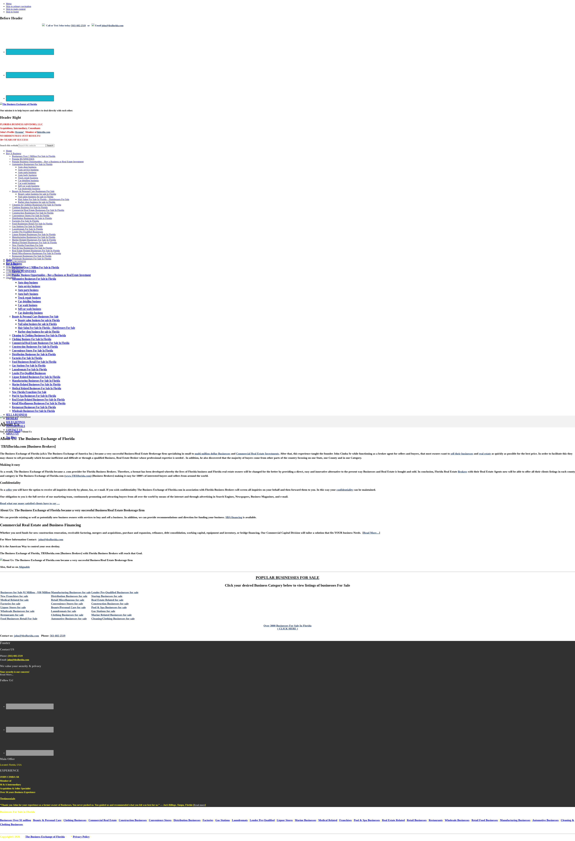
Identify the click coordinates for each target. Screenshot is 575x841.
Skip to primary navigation (18, 6)
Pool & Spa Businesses (367, 820)
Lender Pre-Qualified (262, 820)
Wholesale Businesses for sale (17, 611)
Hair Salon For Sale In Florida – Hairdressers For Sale (43, 199)
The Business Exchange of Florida (45, 836)
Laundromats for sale (63, 611)
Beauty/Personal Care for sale (68, 607)
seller (9, 489)
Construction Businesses (133, 820)
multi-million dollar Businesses (212, 453)
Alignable (24, 566)
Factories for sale (10, 603)
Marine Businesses (305, 820)
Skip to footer (12, 11)
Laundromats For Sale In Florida (27, 229)
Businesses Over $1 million (15, 820)
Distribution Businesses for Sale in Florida (32, 218)
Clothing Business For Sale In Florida (30, 207)
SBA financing (234, 517)
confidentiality (344, 489)
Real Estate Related (393, 820)
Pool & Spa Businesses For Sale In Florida (32, 248)
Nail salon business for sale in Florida (35, 196)
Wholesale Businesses (457, 820)
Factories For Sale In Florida (25, 221)
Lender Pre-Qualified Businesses (27, 231)
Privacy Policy (81, 836)
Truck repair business (28, 178)
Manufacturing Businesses (515, 820)
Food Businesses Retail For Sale (18, 618)
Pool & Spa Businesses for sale (109, 607)
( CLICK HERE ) (287, 628)
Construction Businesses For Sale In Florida (32, 213)
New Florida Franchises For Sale (27, 245)
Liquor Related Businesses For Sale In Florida (34, 234)
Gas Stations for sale (103, 611)
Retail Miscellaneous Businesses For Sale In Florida (36, 253)
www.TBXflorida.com (78, 475)
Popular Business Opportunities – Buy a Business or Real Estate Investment (48, 161)
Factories (208, 820)
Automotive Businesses (545, 820)
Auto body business (27, 175)
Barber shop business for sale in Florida (36, 202)
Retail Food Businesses (485, 820)
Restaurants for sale (12, 614)
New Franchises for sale (14, 596)
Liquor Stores (285, 820)
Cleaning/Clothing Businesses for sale (113, 618)
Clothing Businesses (74, 820)
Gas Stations (222, 820)
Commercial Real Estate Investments (257, 453)
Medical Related (327, 820)
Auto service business (28, 169)
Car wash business (26, 183)
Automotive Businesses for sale (69, 618)
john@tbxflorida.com (50, 539)
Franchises (345, 820)
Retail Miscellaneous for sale (67, 599)
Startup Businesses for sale (106, 596)
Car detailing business (28, 180)
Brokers (462, 471)
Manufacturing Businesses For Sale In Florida (33, 237)
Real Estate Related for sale (107, 599)
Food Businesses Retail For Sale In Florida (32, 223)
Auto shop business (27, 167)
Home (9, 151)
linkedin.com (43, 132)
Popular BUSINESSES (23, 159)
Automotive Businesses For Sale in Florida (32, 164)
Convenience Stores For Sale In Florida (30, 215)
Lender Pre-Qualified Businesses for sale (114, 592)
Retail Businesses (417, 820)
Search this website (9, 145)
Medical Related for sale (14, 599)
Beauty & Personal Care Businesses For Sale (33, 191)
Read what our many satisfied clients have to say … (30, 503)
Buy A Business (13, 153)
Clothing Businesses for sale (67, 614)
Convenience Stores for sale (67, 603)
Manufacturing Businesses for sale (71, 592)
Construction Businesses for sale (110, 603)
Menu (9, 3)
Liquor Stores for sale (13, 607)
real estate (485, 453)
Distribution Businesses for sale (69, 596)
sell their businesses (462, 453)
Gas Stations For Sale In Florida (27, 226)
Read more (199, 805)
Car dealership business (29, 188)
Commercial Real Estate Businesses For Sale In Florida (38, 210)
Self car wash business (28, 186)
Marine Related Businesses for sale (111, 614)
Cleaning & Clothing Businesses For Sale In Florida (36, 205)
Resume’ (19, 132)
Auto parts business (27, 172)
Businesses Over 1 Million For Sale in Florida (33, 156)
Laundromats (240, 820)
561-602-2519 (57, 635)
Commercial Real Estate (102, 820)
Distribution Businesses (187, 820)
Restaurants (436, 820)
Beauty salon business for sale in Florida (37, 194)
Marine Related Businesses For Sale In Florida (34, 240)
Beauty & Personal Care (47, 820)
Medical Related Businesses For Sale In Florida (34, 242)
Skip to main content (15, 9)
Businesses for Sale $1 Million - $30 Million (25, 592)
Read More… (371, 532)
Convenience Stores (160, 820)
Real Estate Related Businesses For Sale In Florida (36, 250)
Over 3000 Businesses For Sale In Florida (287, 625)
